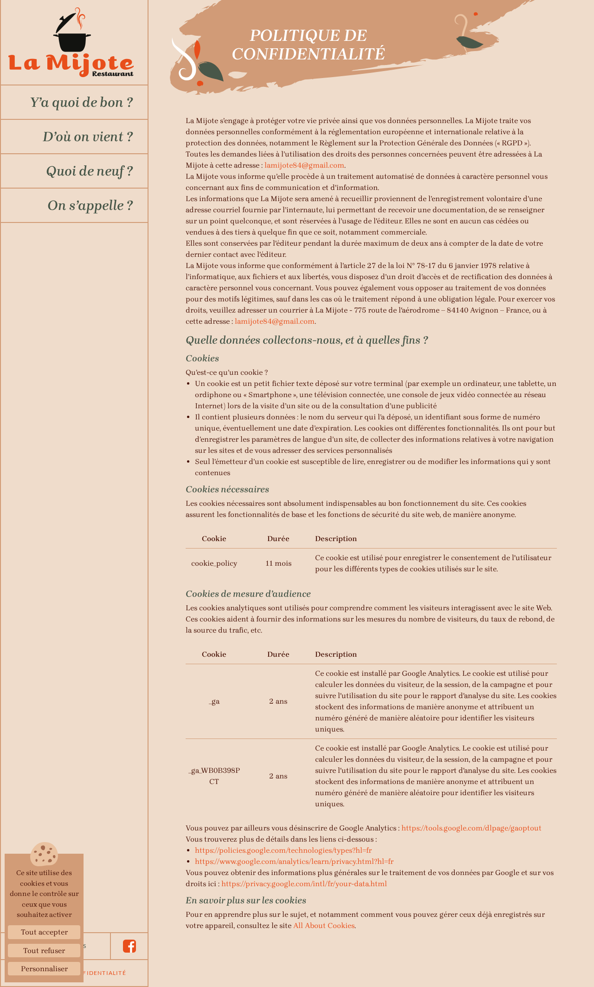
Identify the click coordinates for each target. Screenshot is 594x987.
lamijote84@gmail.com (304, 165)
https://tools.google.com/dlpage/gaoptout (471, 828)
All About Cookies (324, 925)
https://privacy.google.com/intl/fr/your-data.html (304, 883)
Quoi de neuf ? (89, 171)
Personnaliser (44, 968)
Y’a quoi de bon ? (81, 102)
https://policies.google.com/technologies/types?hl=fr (283, 850)
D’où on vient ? (88, 136)
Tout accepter (44, 932)
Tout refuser (44, 950)
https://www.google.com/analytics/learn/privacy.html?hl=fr (294, 861)
